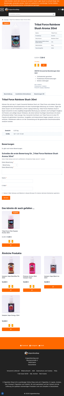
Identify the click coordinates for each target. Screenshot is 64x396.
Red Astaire (43, 374)
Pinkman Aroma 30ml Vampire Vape (30, 277)
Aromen (6, 19)
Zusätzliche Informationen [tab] (23, 94)
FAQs (55, 371)
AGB (33, 371)
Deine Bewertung (8, 162)
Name (4, 178)
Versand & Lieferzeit (13, 371)
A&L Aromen (34, 374)
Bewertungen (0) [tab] (39, 94)
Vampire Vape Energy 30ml (10, 315)
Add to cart (44, 65)
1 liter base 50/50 (22, 374)
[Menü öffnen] (2, 9)
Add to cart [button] (11, 245)
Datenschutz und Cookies (44, 371)
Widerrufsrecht (25, 371)
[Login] (59, 9)
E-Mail (4, 185)
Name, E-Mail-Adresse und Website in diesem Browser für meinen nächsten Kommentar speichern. (32, 193)
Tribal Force (47, 87)
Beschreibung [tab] (8, 94)
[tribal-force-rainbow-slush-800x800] (16, 35)
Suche (53, 14)
